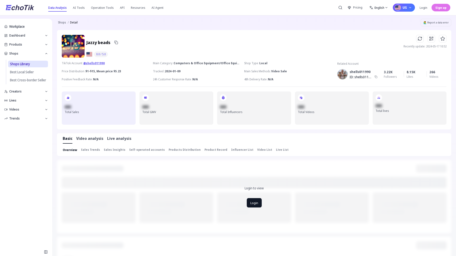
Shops (62, 22)
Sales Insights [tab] (114, 150)
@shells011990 (94, 63)
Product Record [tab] (215, 150)
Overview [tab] (70, 150)
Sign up (440, 7)
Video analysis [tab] (89, 138)
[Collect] (442, 38)
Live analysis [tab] (119, 138)
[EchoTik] (20, 7)
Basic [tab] (67, 138)
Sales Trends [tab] (90, 150)
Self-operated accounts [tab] (147, 150)
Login (423, 7)
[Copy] (116, 42)
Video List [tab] (264, 150)
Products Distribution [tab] (185, 150)
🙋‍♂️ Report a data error (436, 22)
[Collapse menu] (46, 252)
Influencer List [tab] (242, 150)
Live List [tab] (282, 150)
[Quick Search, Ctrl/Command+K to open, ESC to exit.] (340, 7)
